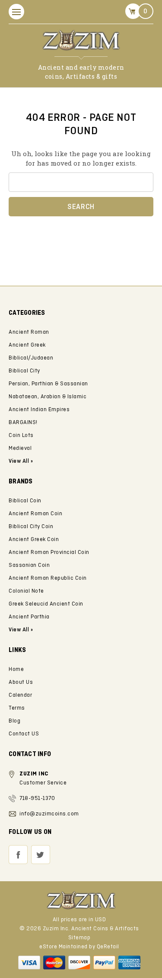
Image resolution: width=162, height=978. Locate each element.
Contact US (24, 734)
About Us (21, 682)
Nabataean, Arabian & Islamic (47, 396)
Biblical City (24, 371)
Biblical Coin (25, 500)
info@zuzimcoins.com (49, 814)
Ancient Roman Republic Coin (48, 578)
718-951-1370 (37, 798)
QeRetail (108, 946)
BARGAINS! (23, 422)
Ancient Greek (27, 345)
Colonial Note (26, 591)
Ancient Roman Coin (35, 513)
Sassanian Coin (29, 565)
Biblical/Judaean (31, 358)
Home (16, 669)
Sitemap (79, 937)
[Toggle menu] (16, 11)
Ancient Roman (29, 332)
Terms (17, 708)
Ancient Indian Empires (39, 409)
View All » (21, 630)
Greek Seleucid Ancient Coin (46, 604)
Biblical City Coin (31, 526)
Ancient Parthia (29, 617)
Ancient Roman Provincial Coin (49, 552)
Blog (14, 721)
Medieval (20, 448)
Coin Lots (21, 435)
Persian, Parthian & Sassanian (48, 384)
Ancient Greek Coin (34, 539)
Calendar (20, 695)
